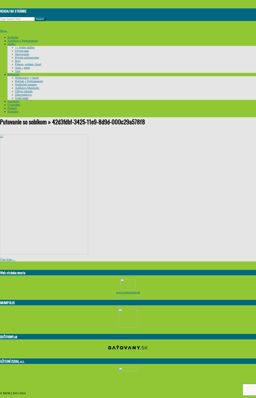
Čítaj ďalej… (7, 259)
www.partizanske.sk (128, 292)
